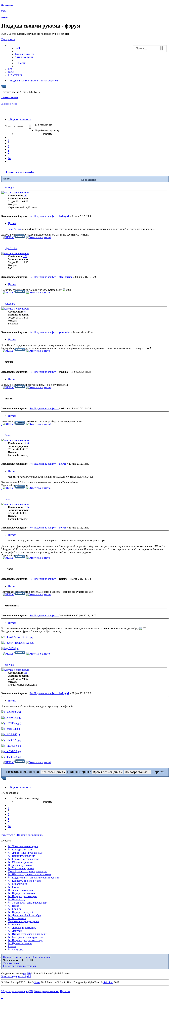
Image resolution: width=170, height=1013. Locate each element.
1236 (26, 443)
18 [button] (9, 158)
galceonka (10, 303)
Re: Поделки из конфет (43, 216)
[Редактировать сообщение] (20, 237)
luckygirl (9, 187)
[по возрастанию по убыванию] (137, 771)
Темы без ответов (9, 97)
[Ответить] (8, 237)
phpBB (27, 973)
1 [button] (8, 140)
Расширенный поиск (163, 49)
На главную (7, 5)
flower (8, 435)
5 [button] (8, 152)
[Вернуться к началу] (1, 237)
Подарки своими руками (17, 957)
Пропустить (8, 39)
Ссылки (16, 45)
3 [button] (8, 146)
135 (25, 195)
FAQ (3, 11)
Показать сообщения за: (23, 771)
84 (24, 311)
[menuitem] (24, 54)
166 (25, 256)
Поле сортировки (79, 771)
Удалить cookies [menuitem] (12, 963)
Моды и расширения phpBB (17, 991)
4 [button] (8, 149)
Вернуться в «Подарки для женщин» (22, 835)
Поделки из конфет (21, 172)
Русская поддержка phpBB (16, 976)
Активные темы (9, 104)
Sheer (37, 982)
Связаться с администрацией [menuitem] (19, 966)
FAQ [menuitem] (17, 48)
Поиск (4, 17)
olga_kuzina (14, 229)
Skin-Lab (108, 982)
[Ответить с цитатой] (38, 237)
